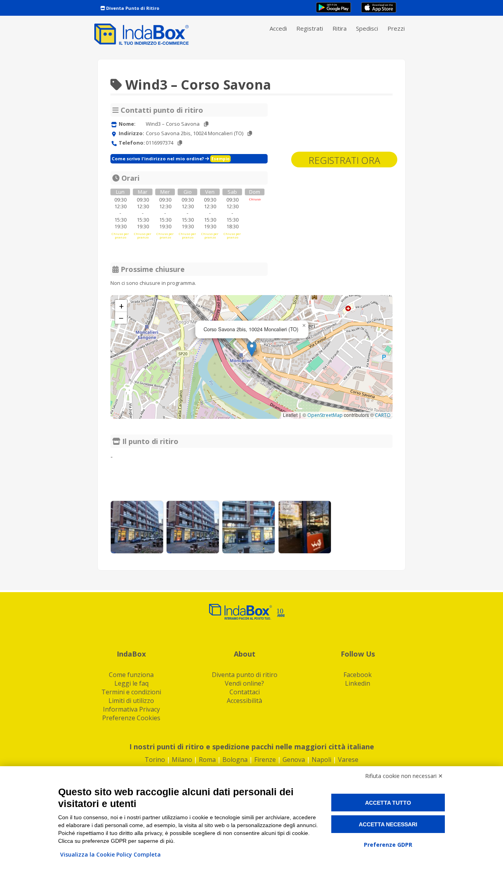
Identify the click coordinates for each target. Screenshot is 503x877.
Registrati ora (344, 160)
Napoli (321, 759)
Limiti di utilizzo (131, 700)
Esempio (220, 158)
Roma (207, 759)
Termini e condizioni (131, 692)
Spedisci (367, 28)
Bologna (235, 759)
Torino (155, 759)
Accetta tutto (388, 803)
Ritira (339, 28)
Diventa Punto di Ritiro (132, 8)
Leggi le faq (131, 683)
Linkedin (357, 683)
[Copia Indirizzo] (250, 133)
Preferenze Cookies (131, 718)
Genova (294, 759)
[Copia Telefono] (180, 142)
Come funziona (131, 674)
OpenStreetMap (325, 415)
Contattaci (244, 692)
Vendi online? (244, 683)
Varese (348, 759)
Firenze (265, 759)
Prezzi (396, 28)
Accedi (278, 28)
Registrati (309, 28)
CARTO (383, 415)
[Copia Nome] (206, 124)
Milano (182, 759)
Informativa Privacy (131, 709)
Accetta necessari (388, 824)
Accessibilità (244, 700)
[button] (252, 349)
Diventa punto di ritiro (244, 674)
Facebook (357, 674)
